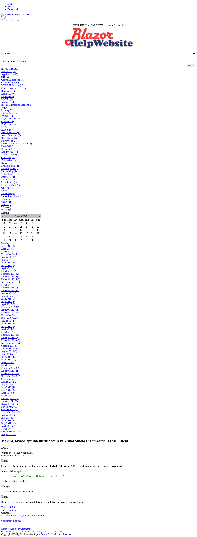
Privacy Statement (63, 534)
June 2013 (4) (8, 357)
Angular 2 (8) (7, 102)
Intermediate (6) (9, 113)
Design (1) (6, 163)
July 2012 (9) (7, 384)
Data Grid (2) (7, 146)
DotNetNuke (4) (9, 124)
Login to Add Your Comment (15, 528)
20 (27, 233)
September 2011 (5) (10, 412)
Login (4, 17)
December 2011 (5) (10, 404)
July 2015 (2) (7, 296)
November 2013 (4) (10, 343)
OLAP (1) (6, 188)
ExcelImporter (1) (9, 168)
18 (15, 233)
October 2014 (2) (9, 318)
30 (27, 223)
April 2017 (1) (8, 268)
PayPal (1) (6, 190)
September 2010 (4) (10, 431)
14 (32, 230)
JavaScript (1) (8, 179)
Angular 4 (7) (7, 107)
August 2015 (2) (9, 293)
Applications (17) (9, 74)
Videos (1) (6, 204)
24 (10, 236)
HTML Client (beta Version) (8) (16, 104)
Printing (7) (6, 110)
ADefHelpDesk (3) (10, 132)
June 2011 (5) (7, 420)
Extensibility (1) (9, 171)
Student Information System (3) (16, 143)
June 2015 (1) (8, 298)
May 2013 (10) (8, 359)
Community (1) (8, 157)
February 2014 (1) (10, 334)
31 (32, 223)
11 (15, 230)
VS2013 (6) (7, 116)
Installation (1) (8, 174)
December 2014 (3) (10, 312)
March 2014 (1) (8, 332)
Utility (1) (6, 201)
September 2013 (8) (10, 348)
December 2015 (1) (10, 290)
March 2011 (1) (8, 429)
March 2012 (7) (8, 395)
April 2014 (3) (8, 329)
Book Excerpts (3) (10, 138)
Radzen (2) (6, 149)
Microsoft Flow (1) (10, 185)
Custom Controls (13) (11, 82)
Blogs (14, 515)
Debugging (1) (8, 160)
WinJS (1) (6, 210)
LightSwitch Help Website (32, 515)
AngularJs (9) (7, 93)
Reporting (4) (7, 129)
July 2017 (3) (7, 260)
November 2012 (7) (10, 376)
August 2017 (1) (9, 257)
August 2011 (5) (9, 415)
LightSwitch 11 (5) (10, 118)
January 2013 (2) (9, 370)
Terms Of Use (48, 534)
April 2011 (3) (8, 426)
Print (14, 507)
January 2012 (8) (9, 401)
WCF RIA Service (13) (12, 85)
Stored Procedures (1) (11, 196)
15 (38, 230)
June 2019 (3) (8, 246)
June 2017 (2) (8, 262)
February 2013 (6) (10, 368)
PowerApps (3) (8, 140)
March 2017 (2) (8, 271)
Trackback (6, 507)
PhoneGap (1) (8, 193)
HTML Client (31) (10, 68)
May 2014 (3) (8, 326)
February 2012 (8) (10, 398)
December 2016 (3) (10, 279)
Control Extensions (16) (12, 79)
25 (15, 236)
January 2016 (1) (9, 287)
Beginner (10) (8, 91)
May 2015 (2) (8, 301)
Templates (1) (7, 199)
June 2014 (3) (8, 323)
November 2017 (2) (10, 254)
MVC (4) (5, 127)
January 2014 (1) (9, 337)
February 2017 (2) (10, 273)
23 (4, 236)
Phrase (22, 61)
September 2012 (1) (10, 379)
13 (27, 230)
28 (15, 223)
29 (21, 223)
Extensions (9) (8, 96)
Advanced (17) (8, 71)
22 (38, 233)
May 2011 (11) (8, 423)
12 (21, 230)
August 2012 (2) (9, 381)
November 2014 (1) (10, 315)
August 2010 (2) (9, 434)
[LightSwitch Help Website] (15, 14)
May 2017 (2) (8, 265)
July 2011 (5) (7, 417)
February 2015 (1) (10, 307)
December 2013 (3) (10, 340)
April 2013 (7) (8, 362)
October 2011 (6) (9, 409)
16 (4, 233)
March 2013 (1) (8, 365)
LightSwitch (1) (9, 182)
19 (21, 233)
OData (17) (6, 77)
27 (10, 223)
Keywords (10, 61)
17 (10, 233)
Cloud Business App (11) (13, 88)
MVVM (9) (7, 99)
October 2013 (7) (9, 345)
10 (10, 230)
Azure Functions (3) (11, 135)
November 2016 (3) (10, 282)
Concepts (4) (7, 121)
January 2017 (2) (9, 276)
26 (4, 223)
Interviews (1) (8, 176)
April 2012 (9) (8, 393)
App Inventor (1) (9, 152)
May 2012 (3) (8, 390)
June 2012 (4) (8, 387)
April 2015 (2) (8, 304)
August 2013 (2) (9, 351)
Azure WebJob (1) (10, 154)
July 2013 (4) (7, 354)
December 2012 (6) (10, 373)
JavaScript (12, 510)
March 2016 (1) (8, 285)
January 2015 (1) (9, 309)
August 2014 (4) (9, 321)
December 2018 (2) (10, 251)
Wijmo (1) (6, 207)
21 (32, 233)
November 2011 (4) (10, 406)
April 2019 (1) (8, 248)
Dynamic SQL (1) (10, 165)
